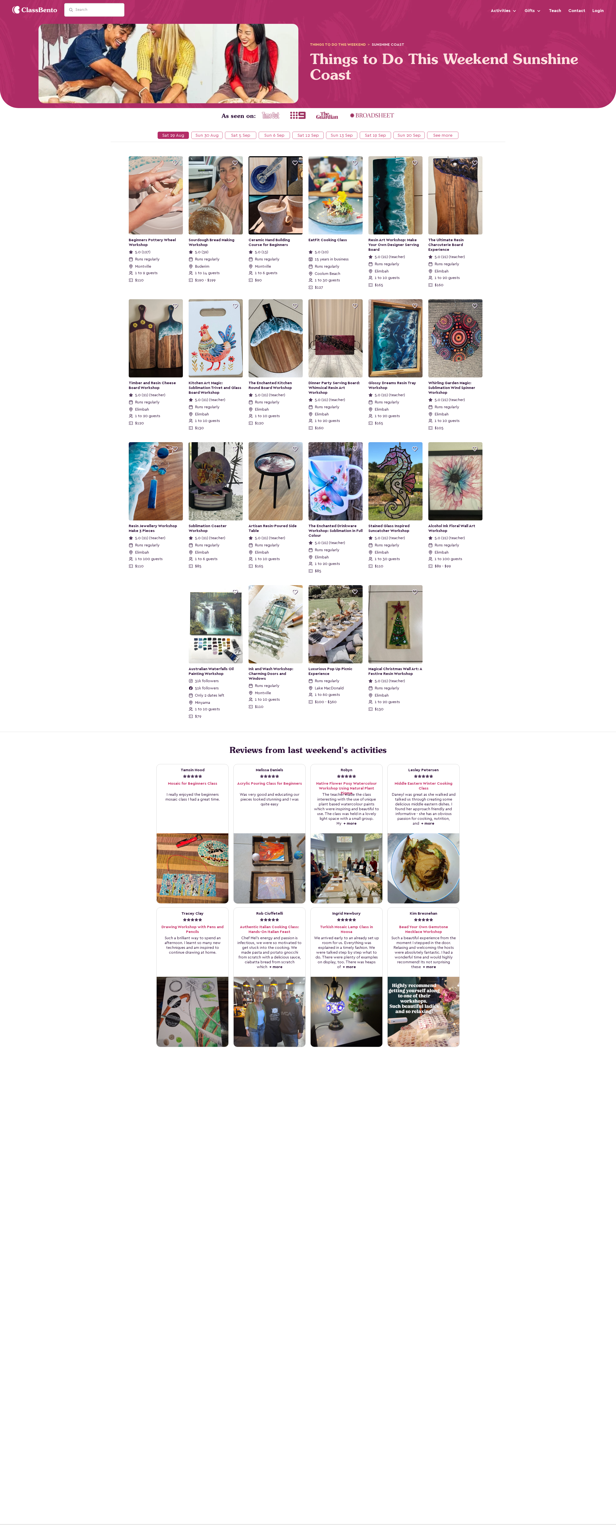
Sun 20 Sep (409, 135)
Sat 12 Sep (308, 135)
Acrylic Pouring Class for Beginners (269, 783)
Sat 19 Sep (375, 135)
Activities (501, 10)
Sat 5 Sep (240, 135)
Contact (576, 10)
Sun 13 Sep (342, 135)
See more (442, 135)
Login (598, 10)
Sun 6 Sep (274, 135)
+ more (349, 823)
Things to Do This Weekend (338, 44)
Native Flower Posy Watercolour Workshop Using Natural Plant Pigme (346, 788)
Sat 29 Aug (173, 135)
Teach (555, 10)
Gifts (530, 10)
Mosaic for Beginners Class (192, 783)
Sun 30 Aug (207, 135)
